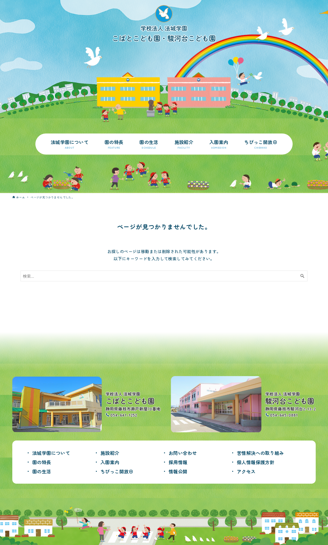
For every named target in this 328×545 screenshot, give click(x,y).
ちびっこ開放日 (117, 471)
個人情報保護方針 (255, 462)
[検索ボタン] (302, 276)
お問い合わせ (183, 453)
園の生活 (41, 471)
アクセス (246, 471)
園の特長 (41, 462)
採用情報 (178, 462)
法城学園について (51, 453)
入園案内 (109, 462)
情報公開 (178, 471)
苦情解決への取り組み (260, 453)
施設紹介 (109, 453)
